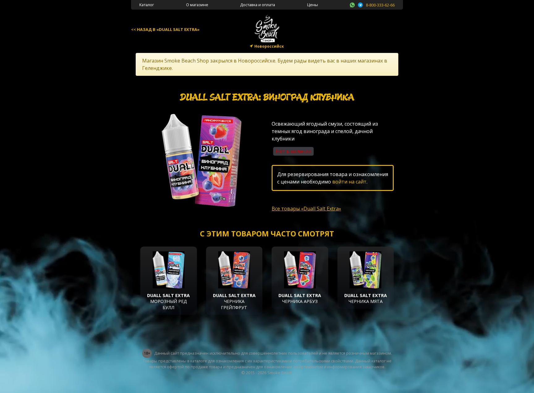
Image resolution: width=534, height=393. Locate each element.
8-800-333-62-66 (380, 5)
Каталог (146, 4)
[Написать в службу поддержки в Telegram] (360, 4)
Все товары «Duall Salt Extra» (306, 208)
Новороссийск (269, 46)
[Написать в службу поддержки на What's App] (352, 4)
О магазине (197, 4)
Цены (312, 4)
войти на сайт (349, 181)
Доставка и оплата (257, 4)
